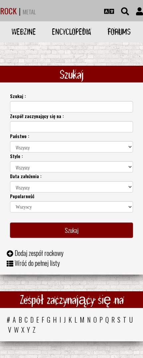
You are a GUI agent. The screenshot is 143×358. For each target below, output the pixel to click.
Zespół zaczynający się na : (37, 115)
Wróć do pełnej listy (37, 263)
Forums (119, 31)
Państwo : (19, 135)
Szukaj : (18, 95)
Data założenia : (26, 176)
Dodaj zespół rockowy (39, 253)
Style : (16, 155)
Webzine (24, 31)
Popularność (22, 196)
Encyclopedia (71, 31)
